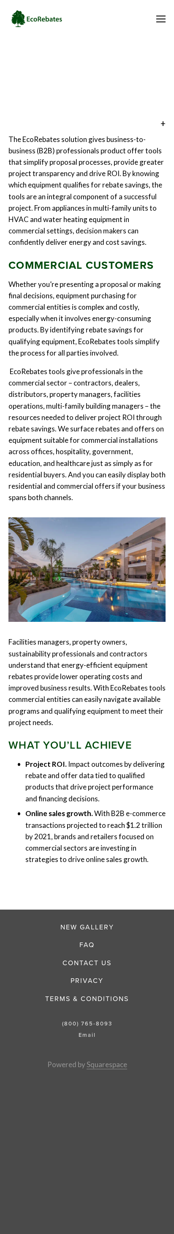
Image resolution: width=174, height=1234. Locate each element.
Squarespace (107, 1064)
